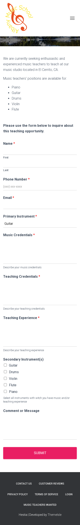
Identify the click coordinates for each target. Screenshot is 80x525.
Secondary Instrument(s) (23, 359)
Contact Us (24, 483)
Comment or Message (21, 411)
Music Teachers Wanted (40, 504)
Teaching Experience (21, 318)
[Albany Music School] (21, 18)
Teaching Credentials (21, 276)
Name (9, 144)
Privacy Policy (17, 494)
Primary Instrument (20, 216)
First (6, 157)
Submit (40, 453)
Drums (14, 372)
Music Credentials (19, 235)
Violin (13, 379)
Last (6, 170)
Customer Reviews (51, 483)
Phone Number (16, 179)
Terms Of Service (46, 494)
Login (69, 494)
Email (8, 198)
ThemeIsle (54, 514)
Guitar (13, 365)
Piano (13, 392)
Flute (12, 385)
